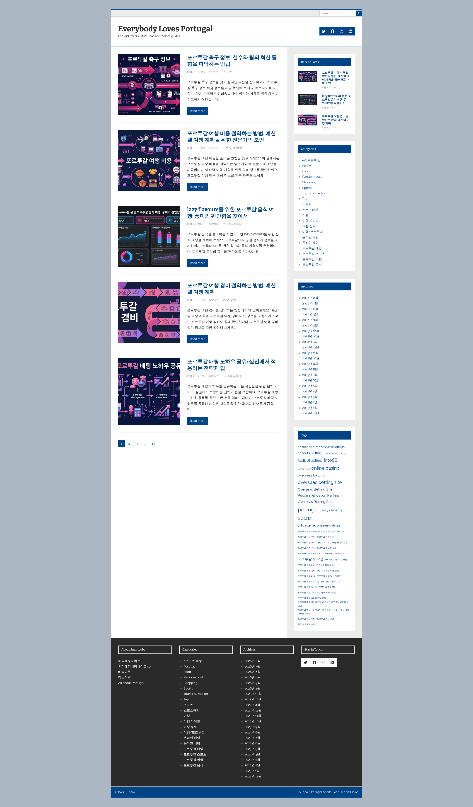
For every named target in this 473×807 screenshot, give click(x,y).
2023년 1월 (309, 408)
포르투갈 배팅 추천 (306, 548)
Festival (307, 166)
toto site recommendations (319, 525)
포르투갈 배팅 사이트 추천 (336, 542)
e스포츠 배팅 (311, 160)
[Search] (359, 13)
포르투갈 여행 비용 (306, 576)
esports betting (310, 453)
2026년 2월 (310, 325)
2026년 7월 (310, 303)
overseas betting (311, 475)
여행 (305, 215)
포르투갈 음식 (232, 224)
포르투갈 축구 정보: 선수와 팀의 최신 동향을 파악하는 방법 (232, 60)
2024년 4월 (310, 342)
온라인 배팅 (310, 237)
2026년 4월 (310, 314)
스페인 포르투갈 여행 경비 (310, 531)
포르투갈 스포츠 (313, 254)
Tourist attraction (314, 193)
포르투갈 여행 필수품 (307, 587)
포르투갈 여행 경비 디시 (309, 570)
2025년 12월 (310, 331)
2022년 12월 (310, 413)
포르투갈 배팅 (232, 376)
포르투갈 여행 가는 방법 (336, 559)
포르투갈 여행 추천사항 (308, 581)
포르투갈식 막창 (310, 559)
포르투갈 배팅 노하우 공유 (310, 542)
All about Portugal (131, 683)
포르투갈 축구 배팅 (306, 619)
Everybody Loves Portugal (165, 28)
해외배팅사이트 (129, 661)
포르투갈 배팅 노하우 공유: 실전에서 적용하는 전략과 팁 (231, 364)
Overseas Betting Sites (316, 502)
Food (306, 171)
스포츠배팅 (310, 210)
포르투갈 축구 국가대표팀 (324, 592)
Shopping (309, 182)
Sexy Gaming (331, 510)
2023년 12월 (310, 347)
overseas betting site (320, 482)
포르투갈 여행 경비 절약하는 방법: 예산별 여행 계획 (231, 288)
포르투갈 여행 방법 (330, 570)
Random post (312, 176)
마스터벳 (124, 677)
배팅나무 (124, 672)
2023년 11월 (310, 353)
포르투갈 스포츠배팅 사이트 (310, 553)
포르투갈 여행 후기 (327, 587)
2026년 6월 (310, 309)
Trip (304, 198)
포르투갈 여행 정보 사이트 (329, 576)
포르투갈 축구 (304, 592)
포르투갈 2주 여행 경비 (334, 531)
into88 (330, 460)
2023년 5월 (310, 386)
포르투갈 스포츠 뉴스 (326, 548)
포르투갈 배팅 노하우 (326, 537)
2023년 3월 (310, 397)
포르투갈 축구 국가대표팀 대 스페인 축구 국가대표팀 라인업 (323, 604)
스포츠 (227, 72)
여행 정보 (229, 300)
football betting (310, 460)
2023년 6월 (310, 380)
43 (153, 443)
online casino (325, 468)
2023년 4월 (310, 391)
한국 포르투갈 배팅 (306, 624)
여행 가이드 (310, 220)
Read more (197, 111)
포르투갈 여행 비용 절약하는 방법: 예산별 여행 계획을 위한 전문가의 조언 (231, 136)
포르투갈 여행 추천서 (330, 581)
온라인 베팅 (310, 242)
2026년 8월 (310, 298)
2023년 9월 (310, 364)
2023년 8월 (310, 369)
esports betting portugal (335, 453)
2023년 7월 (310, 375)
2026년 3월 (310, 320)
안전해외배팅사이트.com (136, 666)
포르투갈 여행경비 (306, 565)
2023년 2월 (310, 402)
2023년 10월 (310, 358)
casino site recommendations (321, 447)
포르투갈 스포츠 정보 (334, 553)
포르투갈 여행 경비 (325, 565)
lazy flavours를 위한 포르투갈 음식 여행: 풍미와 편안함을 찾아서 (230, 212)
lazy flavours (304, 469)
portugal (308, 509)
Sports (307, 188)
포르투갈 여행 (232, 148)
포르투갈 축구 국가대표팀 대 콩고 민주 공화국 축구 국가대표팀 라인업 (323, 611)
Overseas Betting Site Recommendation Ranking (319, 492)
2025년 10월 (310, 336)
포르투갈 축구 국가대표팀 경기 (312, 598)
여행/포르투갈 (312, 232)
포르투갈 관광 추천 (306, 537)
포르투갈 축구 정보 (325, 619)
